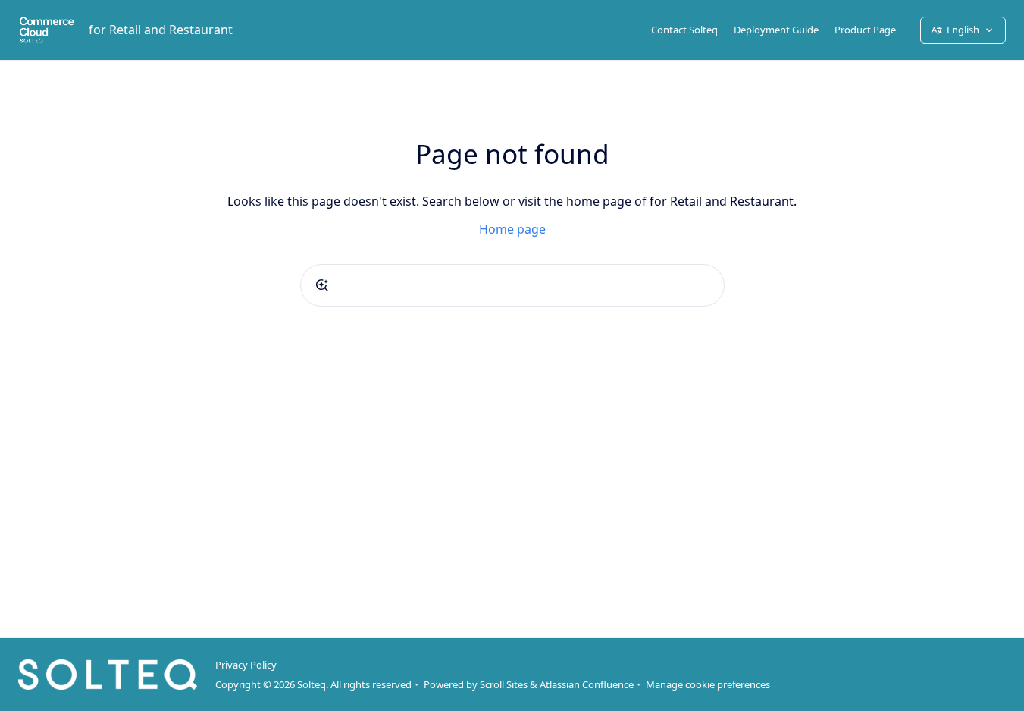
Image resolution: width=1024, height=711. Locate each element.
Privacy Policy (246, 665)
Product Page (865, 29)
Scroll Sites (504, 684)
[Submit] (322, 285)
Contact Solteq (684, 29)
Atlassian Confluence (587, 684)
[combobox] (512, 285)
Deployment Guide (776, 29)
